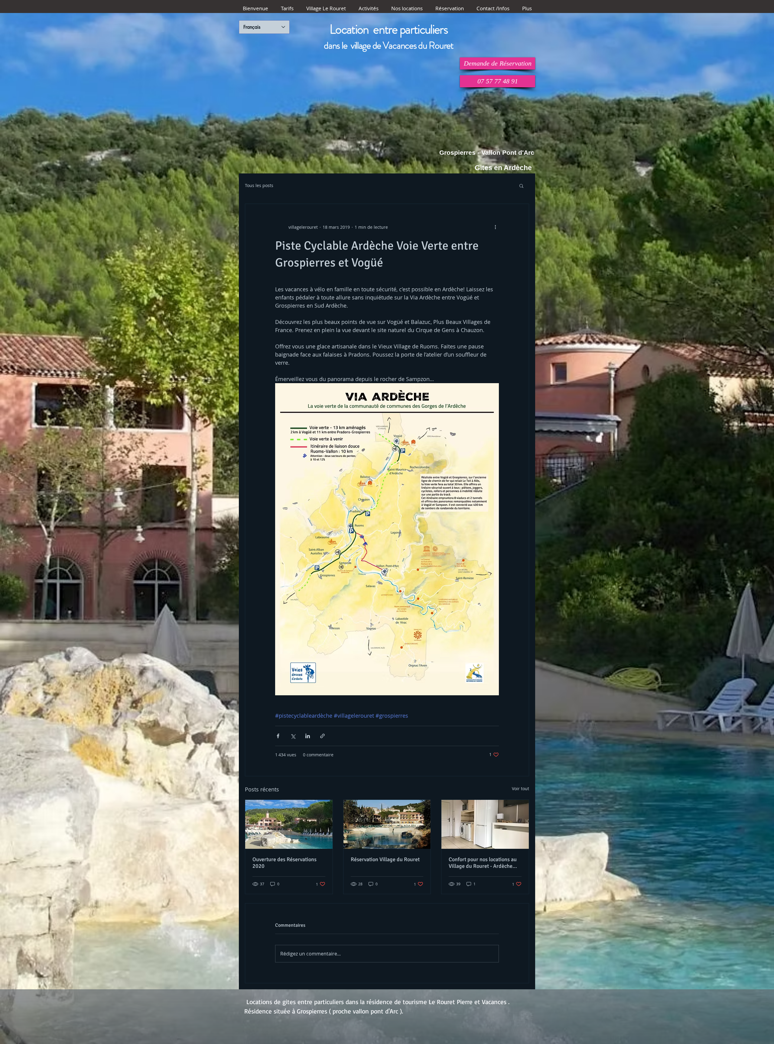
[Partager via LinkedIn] (308, 736)
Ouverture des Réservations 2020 (284, 862)
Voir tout (520, 788)
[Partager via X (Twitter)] (293, 736)
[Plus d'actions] (495, 227)
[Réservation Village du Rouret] (387, 824)
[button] (521, 185)
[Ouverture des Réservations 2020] (289, 824)
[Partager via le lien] (322, 736)
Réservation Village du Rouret (385, 859)
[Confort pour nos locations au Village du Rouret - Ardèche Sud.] (485, 824)
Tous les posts (259, 185)
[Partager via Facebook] (278, 736)
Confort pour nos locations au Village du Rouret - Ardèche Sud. (483, 862)
